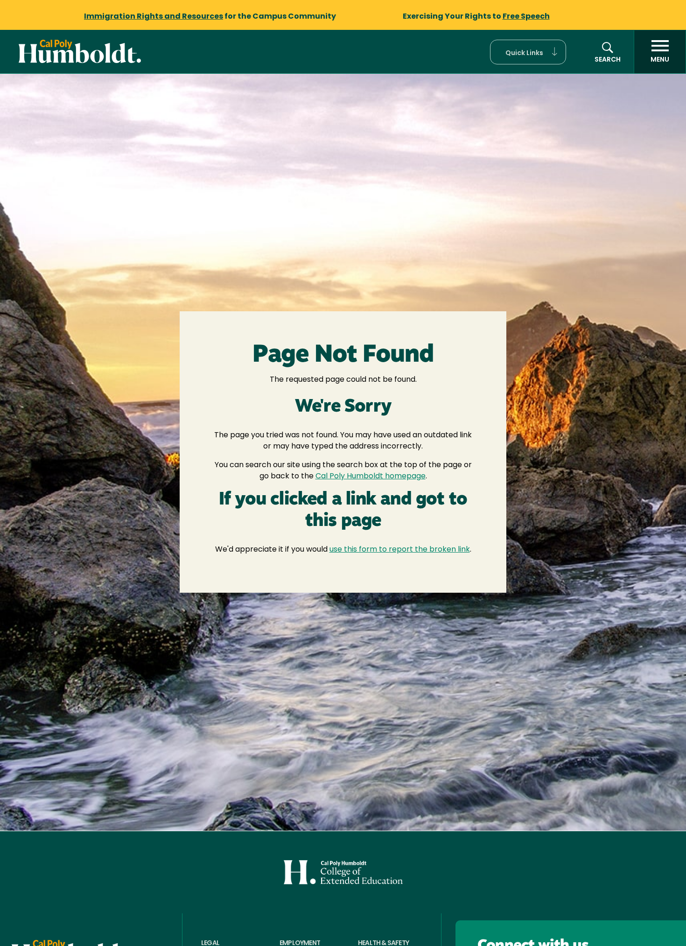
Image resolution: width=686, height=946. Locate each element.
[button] (528, 52)
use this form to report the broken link (399, 550)
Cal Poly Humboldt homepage (370, 476)
